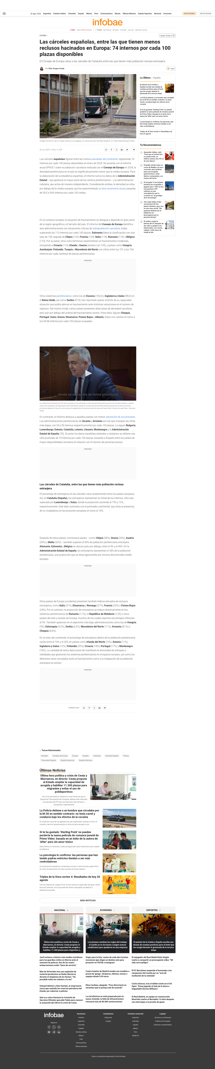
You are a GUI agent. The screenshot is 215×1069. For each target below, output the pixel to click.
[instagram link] (59, 1027)
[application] (88, 373)
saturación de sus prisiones (120, 416)
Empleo (108, 1021)
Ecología (116, 30)
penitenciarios (64, 296)
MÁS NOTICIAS (88, 900)
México (89, 13)
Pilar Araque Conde (56, 68)
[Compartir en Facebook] (111, 150)
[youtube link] (49, 1032)
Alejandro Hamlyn (141, 30)
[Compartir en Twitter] (116, 150)
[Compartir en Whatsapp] (106, 150)
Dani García (107, 30)
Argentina (47, 13)
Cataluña (97, 756)
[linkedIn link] (59, 1032)
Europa (75, 756)
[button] (4, 13)
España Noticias (85, 760)
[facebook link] (49, 1027)
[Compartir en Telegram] (127, 150)
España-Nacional (67, 760)
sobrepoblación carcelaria (106, 228)
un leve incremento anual (112, 188)
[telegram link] (54, 1032)
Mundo (117, 13)
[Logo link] (107, 22)
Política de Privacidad (162, 1021)
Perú (96, 13)
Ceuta (84, 30)
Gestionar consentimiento (163, 1025)
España (81, 13)
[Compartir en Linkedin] (122, 150)
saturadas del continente (104, 159)
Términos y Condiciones (163, 1017)
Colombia (72, 13)
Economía (167, 13)
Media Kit (135, 1035)
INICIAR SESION (205, 13)
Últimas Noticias (129, 13)
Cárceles (44, 756)
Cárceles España (112, 756)
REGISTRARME (189, 13)
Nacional (157, 13)
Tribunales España (48, 760)
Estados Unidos (59, 13)
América (81, 1017)
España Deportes (145, 13)
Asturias (131, 30)
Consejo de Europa (60, 756)
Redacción (108, 1017)
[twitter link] (54, 1027)
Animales (123, 30)
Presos (126, 756)
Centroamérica (106, 13)
